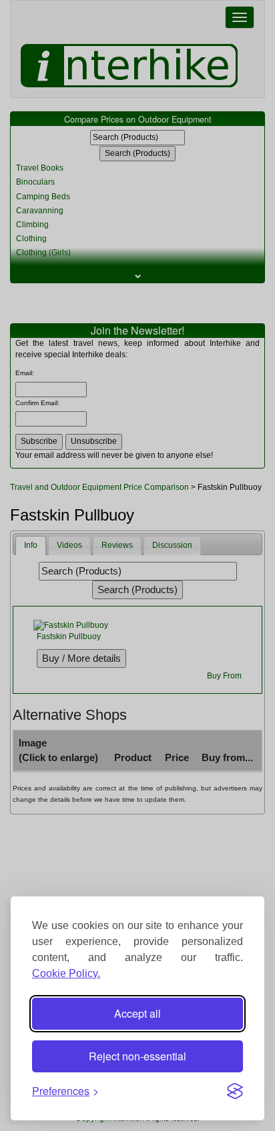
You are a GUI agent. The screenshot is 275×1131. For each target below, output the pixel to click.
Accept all (137, 1013)
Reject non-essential (137, 1056)
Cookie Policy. (66, 973)
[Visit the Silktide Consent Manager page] (235, 1091)
